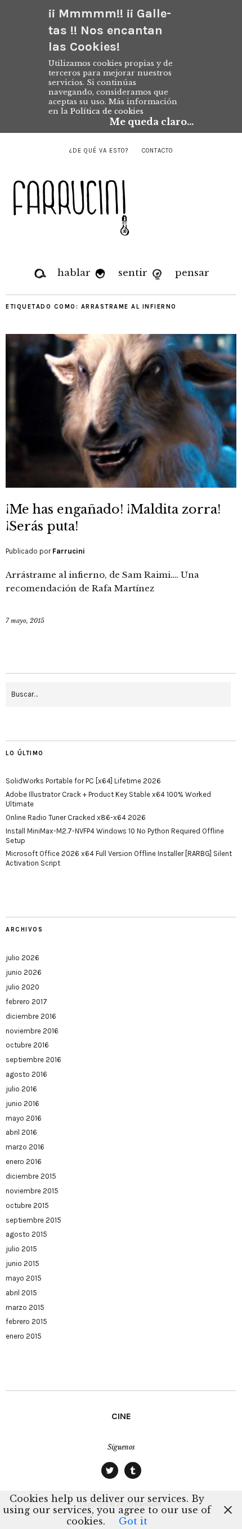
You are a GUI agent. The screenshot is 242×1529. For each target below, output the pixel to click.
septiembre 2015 (33, 1220)
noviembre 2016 (32, 1031)
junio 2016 (22, 1103)
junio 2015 (22, 1263)
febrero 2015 (26, 1321)
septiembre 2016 (33, 1059)
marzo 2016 (25, 1147)
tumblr (132, 1478)
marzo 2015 (25, 1307)
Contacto (157, 150)
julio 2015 (21, 1249)
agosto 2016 (26, 1074)
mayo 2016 (24, 1118)
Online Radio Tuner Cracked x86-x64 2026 (76, 817)
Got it (133, 1521)
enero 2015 (24, 1336)
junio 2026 (24, 972)
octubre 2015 (27, 1205)
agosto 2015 (26, 1234)
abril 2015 (21, 1293)
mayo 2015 (24, 1278)
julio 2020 (22, 987)
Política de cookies (107, 111)
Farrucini (68, 551)
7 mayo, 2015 (25, 621)
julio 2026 (22, 957)
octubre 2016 (27, 1045)
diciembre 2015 (31, 1176)
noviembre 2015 (32, 1191)
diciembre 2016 (31, 1016)
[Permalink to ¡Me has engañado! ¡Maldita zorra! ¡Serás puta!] (121, 484)
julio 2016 (21, 1089)
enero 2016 (24, 1161)
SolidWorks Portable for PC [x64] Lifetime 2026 (83, 781)
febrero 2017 (26, 1001)
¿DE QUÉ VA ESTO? (98, 150)
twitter (109, 1478)
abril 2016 (21, 1132)
